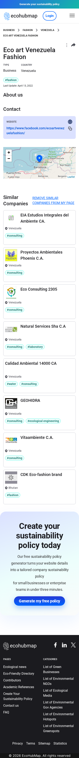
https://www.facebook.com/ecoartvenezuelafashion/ (35, 130)
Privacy (17, 743)
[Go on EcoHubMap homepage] (21, 16)
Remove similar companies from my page (53, 200)
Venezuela (47, 30)
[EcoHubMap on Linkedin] (62, 645)
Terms (30, 743)
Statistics (60, 743)
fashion (28, 30)
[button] (39, 158)
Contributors (12, 680)
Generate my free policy (39, 601)
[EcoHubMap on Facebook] (53, 645)
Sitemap (44, 743)
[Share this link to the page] (73, 44)
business (9, 30)
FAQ (6, 712)
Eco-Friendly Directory (18, 674)
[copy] (70, 128)
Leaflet (71, 177)
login (50, 16)
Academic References (18, 687)
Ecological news (14, 667)
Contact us (11, 705)
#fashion (11, 80)
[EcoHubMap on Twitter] (71, 645)
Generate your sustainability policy (39, 4)
